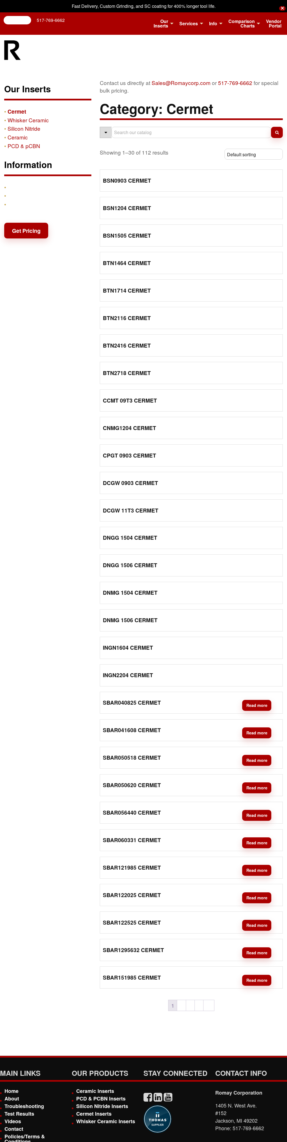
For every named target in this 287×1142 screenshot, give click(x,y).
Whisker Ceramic (28, 120)
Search (19, 20)
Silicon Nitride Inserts (102, 1106)
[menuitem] (162, 23)
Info (213, 23)
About (11, 1098)
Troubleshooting (24, 1106)
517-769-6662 (51, 20)
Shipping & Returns (33, 195)
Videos (12, 1121)
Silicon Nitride (24, 128)
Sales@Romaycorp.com (181, 82)
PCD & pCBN (24, 146)
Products (19, 187)
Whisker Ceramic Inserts (105, 1121)
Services (188, 23)
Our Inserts (161, 23)
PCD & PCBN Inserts (101, 1098)
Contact (18, 204)
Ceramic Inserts (95, 1090)
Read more (256, 705)
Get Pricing (26, 231)
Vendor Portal (273, 23)
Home (11, 1090)
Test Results (19, 1113)
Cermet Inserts (94, 1113)
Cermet (17, 111)
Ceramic (18, 137)
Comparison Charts (241, 23)
